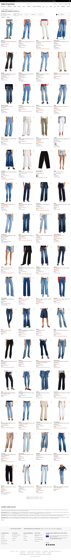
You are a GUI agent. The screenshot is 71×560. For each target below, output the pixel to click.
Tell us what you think (4, 543)
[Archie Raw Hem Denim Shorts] (9, 256)
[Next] (16, 29)
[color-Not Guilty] (55, 144)
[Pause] (69, 1)
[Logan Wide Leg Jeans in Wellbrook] (27, 192)
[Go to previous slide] (1, 1)
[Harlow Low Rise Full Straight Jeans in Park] (62, 287)
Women (6, 9)
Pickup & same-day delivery (39, 539)
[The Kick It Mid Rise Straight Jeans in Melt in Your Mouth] (44, 475)
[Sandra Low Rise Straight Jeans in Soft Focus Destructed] (9, 411)
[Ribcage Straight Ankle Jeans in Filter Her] (27, 475)
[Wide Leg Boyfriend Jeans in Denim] (44, 381)
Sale (3, 9)
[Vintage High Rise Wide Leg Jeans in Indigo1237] (9, 287)
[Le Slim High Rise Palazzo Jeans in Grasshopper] (44, 126)
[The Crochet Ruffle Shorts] (62, 160)
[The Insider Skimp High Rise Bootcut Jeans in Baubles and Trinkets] (27, 411)
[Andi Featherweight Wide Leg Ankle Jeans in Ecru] (62, 62)
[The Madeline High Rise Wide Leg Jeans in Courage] (9, 160)
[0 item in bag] (69, 4)
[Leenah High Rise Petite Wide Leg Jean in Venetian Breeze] (27, 223)
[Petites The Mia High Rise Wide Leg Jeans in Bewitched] (27, 256)
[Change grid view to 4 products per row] (56, 14)
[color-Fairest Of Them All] (54, 144)
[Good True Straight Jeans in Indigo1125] (62, 349)
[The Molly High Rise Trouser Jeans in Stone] (44, 411)
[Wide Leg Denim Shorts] (44, 318)
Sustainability (25, 540)
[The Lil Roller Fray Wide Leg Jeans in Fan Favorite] (62, 29)
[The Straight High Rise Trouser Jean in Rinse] (62, 192)
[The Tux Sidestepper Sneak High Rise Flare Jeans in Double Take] (27, 318)
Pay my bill (13, 540)
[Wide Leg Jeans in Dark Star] (27, 287)
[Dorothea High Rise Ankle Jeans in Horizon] (27, 94)
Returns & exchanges (4, 540)
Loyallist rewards (14, 536)
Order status (14, 538)
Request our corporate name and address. (45, 554)
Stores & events (37, 541)
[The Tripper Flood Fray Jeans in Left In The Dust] (44, 94)
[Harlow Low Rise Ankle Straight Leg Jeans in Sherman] (9, 29)
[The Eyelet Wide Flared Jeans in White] (27, 160)
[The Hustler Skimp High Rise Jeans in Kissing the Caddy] (9, 192)
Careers (24, 538)
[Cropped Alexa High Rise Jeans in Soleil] (62, 411)
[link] (9, 43)
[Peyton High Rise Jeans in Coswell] (27, 349)
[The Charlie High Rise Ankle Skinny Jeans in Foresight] (27, 381)
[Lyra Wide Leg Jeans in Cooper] (9, 94)
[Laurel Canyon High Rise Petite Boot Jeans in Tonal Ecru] (44, 29)
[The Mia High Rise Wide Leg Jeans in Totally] (62, 381)
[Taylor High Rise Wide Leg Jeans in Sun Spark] (27, 442)
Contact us (2, 536)
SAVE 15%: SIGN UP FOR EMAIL (16, 528)
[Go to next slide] (68, 1)
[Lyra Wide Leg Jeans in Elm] (62, 223)
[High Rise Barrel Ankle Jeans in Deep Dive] (44, 442)
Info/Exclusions (59, 528)
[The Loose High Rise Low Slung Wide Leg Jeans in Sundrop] (9, 126)
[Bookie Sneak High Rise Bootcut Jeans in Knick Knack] (62, 442)
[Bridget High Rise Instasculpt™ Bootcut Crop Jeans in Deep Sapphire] (44, 349)
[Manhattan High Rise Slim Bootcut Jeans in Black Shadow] (9, 349)
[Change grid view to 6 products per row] (58, 14)
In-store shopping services (39, 537)
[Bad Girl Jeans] (44, 160)
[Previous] (2, 29)
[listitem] (35, 1)
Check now (60, 538)
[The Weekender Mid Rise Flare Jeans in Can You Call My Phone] (9, 62)
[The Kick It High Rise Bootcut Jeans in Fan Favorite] (27, 29)
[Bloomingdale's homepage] (1, 9)
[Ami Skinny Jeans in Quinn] (9, 318)
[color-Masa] (38, 176)
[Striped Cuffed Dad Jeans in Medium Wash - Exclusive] (44, 223)
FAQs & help (3, 538)
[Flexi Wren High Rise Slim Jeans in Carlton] (62, 256)
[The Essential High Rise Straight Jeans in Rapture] (62, 94)
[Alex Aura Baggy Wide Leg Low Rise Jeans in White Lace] (27, 126)
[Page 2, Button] (43, 497)
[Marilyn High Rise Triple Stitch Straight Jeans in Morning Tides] (9, 381)
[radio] (54, 144)
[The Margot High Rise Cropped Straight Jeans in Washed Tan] (9, 442)
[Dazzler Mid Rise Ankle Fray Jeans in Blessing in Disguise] (44, 62)
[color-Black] (36, 176)
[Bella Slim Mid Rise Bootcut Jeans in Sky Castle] (62, 318)
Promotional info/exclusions (54, 538)
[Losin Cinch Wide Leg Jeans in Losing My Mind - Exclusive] (44, 287)
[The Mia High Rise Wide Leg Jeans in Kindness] (44, 192)
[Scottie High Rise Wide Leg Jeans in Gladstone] (44, 256)
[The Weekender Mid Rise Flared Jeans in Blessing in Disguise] (27, 62)
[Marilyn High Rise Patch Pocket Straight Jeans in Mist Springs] (62, 475)
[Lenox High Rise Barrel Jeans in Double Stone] (9, 475)
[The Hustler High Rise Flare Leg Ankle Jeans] (62, 126)
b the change (25, 536)
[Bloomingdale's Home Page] (8, 4)
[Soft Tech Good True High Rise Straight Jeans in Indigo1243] (9, 223)
